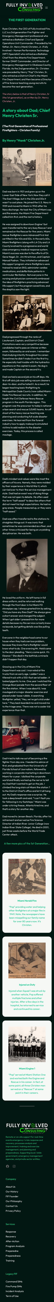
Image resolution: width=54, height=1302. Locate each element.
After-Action (12, 1241)
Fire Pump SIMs (14, 1286)
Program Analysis (15, 1246)
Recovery (11, 1236)
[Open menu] (46, 7)
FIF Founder (12, 1196)
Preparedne (12, 1250)
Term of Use (12, 1295)
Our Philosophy (14, 1201)
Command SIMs (14, 1281)
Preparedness (13, 1255)
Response (11, 1231)
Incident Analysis (15, 1291)
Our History (12, 1191)
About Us (10, 1186)
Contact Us (12, 1205)
